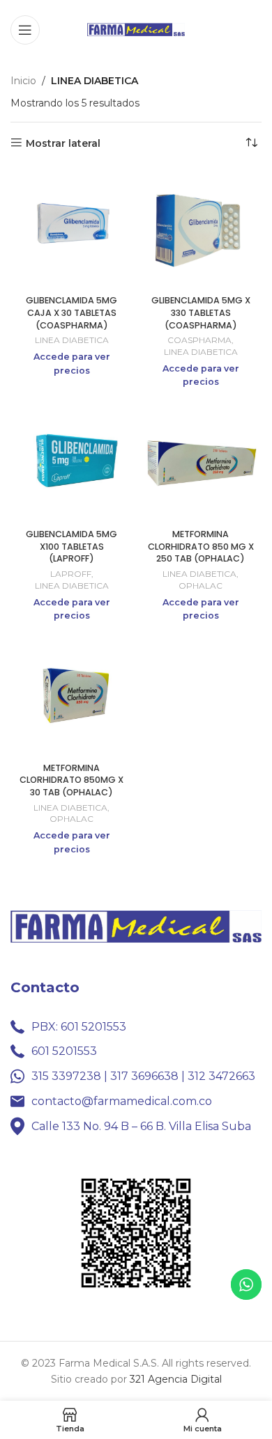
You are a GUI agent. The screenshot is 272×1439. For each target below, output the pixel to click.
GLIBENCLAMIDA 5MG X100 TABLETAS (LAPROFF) (71, 546)
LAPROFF (70, 574)
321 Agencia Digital (176, 1379)
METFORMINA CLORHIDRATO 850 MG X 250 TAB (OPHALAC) (201, 546)
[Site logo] (136, 28)
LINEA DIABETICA (72, 340)
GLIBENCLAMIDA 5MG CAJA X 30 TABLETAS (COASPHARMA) (71, 312)
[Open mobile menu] (25, 30)
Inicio (23, 80)
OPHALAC (200, 585)
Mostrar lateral (63, 143)
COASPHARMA (199, 340)
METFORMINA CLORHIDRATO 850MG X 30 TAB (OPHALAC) (71, 780)
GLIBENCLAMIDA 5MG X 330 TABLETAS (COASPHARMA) (200, 312)
